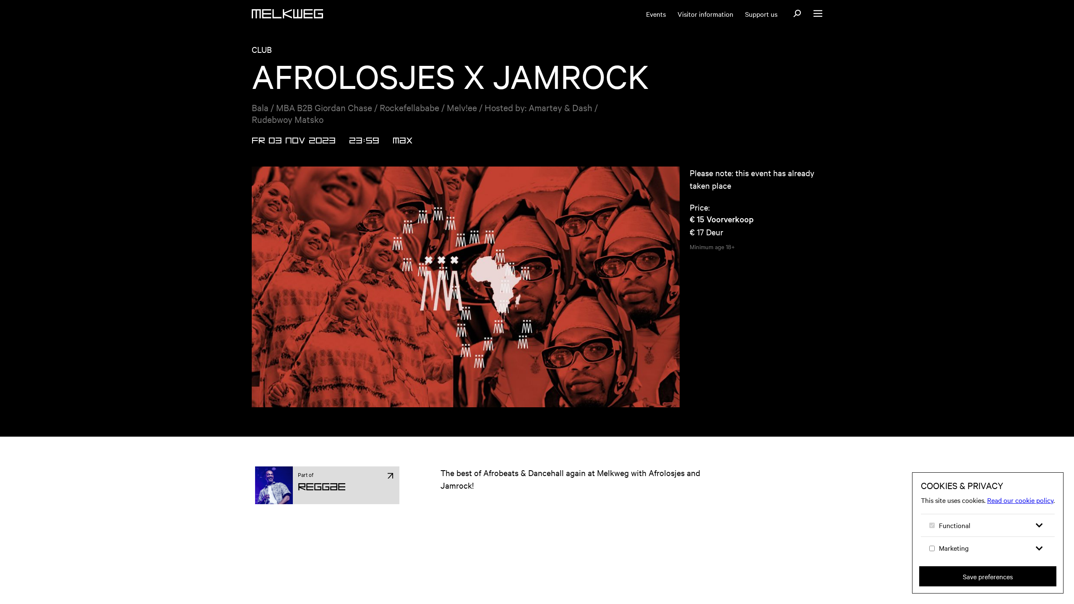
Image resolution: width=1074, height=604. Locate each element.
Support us (761, 13)
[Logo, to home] (287, 13)
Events (656, 13)
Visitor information (705, 13)
